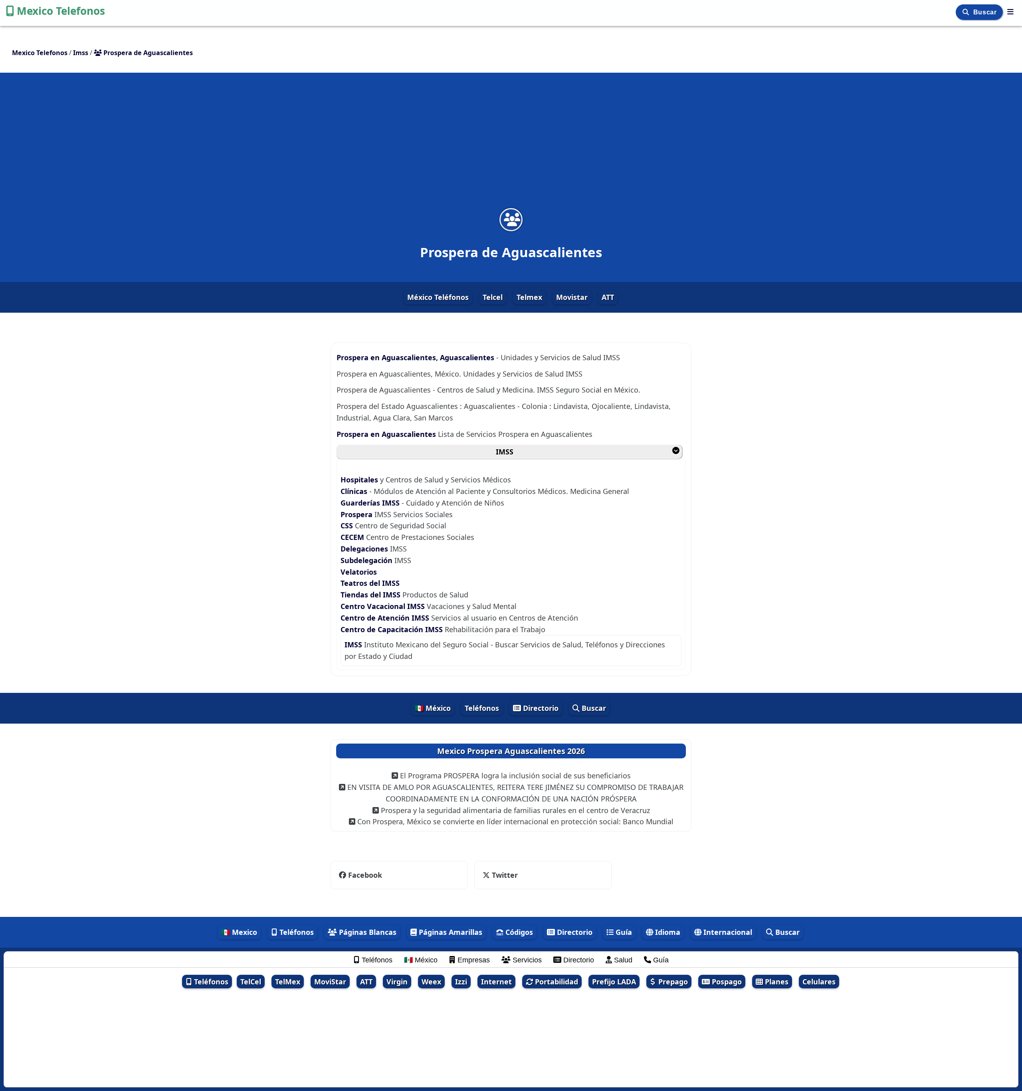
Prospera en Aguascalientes (387, 434)
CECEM (353, 537)
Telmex (529, 297)
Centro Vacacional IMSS (384, 606)
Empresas (473, 960)
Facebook (365, 875)
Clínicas (354, 491)
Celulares (819, 981)
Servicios (526, 960)
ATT (608, 297)
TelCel (250, 981)
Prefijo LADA (614, 981)
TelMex (287, 981)
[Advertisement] (511, 145)
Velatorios (359, 572)
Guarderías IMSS (371, 503)
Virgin (397, 981)
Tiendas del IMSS (370, 594)
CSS (348, 525)
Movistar (572, 297)
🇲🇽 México (433, 708)
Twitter (500, 875)
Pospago (726, 981)
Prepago (672, 981)
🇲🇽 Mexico (239, 932)
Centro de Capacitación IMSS (393, 629)
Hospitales (360, 479)
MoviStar (330, 981)
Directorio (540, 708)
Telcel (493, 297)
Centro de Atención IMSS (386, 618)
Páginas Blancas (366, 932)
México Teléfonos (438, 297)
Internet (496, 981)
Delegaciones (364, 548)
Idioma (666, 932)
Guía (623, 932)
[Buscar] (967, 12)
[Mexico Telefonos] (1010, 11)
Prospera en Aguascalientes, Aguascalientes (416, 357)
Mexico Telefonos (61, 11)
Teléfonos (482, 708)
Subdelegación (366, 560)
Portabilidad (555, 981)
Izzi (461, 981)
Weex (431, 981)
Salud (622, 960)
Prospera (356, 514)
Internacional (726, 932)
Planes (775, 981)
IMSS (504, 451)
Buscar (985, 12)
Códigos (518, 932)
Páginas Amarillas (449, 932)
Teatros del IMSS (370, 583)
